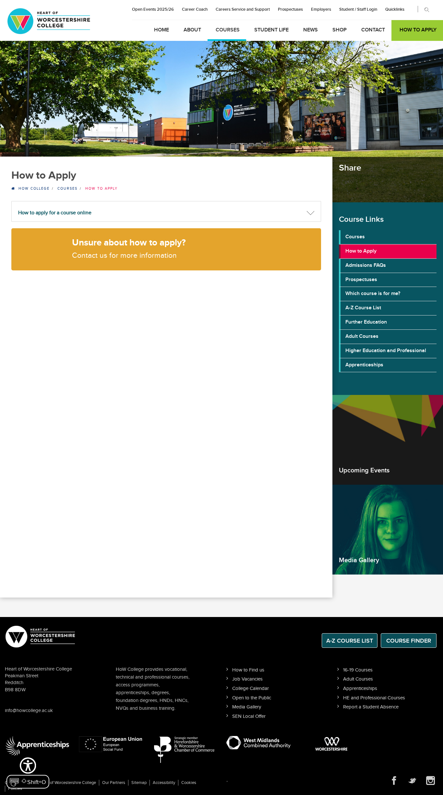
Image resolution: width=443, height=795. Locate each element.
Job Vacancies (247, 679)
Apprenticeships (364, 365)
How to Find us (248, 670)
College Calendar (250, 688)
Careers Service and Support (243, 9)
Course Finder (408, 640)
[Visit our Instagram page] (430, 780)
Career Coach (195, 9)
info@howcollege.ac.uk (29, 710)
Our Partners (113, 782)
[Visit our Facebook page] (394, 780)
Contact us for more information (124, 255)
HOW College (34, 188)
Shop (339, 30)
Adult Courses (361, 336)
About (192, 30)
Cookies (188, 782)
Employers (321, 9)
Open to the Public (251, 698)
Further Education (366, 322)
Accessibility (164, 782)
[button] (27, 772)
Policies (15, 788)
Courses (228, 30)
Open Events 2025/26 (153, 9)
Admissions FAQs (365, 265)
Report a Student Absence (371, 707)
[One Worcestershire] (332, 743)
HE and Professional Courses (374, 698)
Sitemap (139, 782)
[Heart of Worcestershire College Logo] (40, 636)
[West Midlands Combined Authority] (258, 742)
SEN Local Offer (249, 716)
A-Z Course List (363, 308)
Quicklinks (394, 9)
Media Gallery (246, 707)
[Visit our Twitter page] (412, 780)
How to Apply (418, 30)
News (310, 30)
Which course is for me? (372, 294)
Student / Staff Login (358, 9)
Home (161, 30)
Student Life (271, 30)
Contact (373, 30)
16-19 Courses (358, 670)
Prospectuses (290, 9)
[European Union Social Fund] (111, 743)
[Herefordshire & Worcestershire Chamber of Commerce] (185, 749)
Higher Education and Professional (385, 351)
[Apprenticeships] (37, 745)
